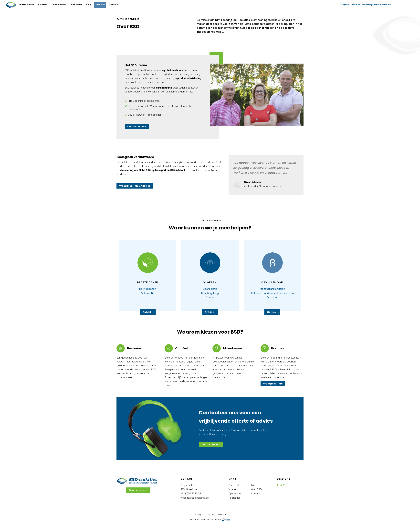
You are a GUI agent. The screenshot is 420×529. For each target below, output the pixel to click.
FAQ (88, 4)
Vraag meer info (273, 383)
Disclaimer (210, 514)
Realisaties (76, 4)
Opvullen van (58, 4)
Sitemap (222, 514)
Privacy (197, 514)
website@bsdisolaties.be (376, 4)
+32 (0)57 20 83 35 (350, 4)
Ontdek (146, 312)
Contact (114, 4)
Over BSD (100, 4)
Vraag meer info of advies (134, 186)
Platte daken (26, 4)
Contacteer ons (137, 126)
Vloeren (42, 4)
